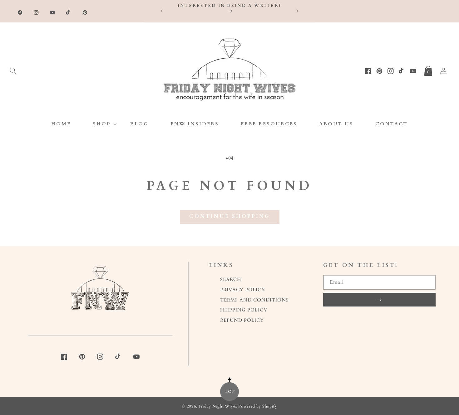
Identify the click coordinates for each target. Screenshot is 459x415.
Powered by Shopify (257, 406)
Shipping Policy (243, 310)
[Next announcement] (297, 11)
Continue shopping (229, 216)
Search (230, 279)
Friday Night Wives (218, 406)
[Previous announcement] (162, 11)
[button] (13, 69)
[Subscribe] (379, 299)
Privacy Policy (242, 290)
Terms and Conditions (254, 300)
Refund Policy (242, 320)
